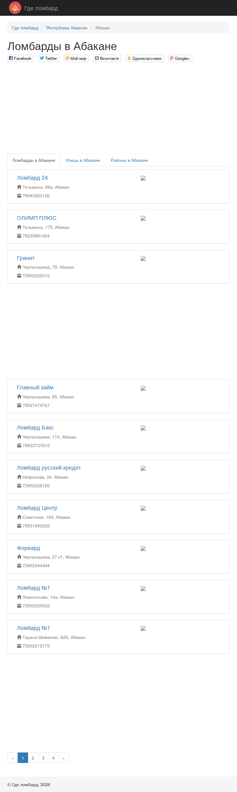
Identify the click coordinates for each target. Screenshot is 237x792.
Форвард (28, 547)
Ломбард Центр (37, 507)
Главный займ (35, 387)
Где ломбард (41, 8)
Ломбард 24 (32, 177)
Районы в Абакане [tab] (129, 160)
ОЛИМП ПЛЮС (36, 217)
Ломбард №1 (33, 587)
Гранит (26, 258)
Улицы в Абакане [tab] (83, 160)
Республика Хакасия (66, 27)
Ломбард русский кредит (49, 467)
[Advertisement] (118, 110)
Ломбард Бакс (35, 427)
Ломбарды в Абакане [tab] (33, 160)
